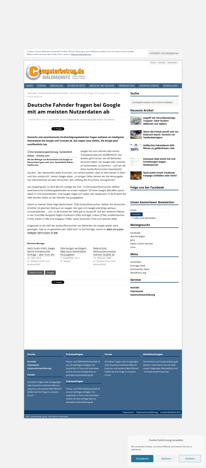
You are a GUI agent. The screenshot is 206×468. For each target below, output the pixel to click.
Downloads (170, 85)
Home (153, 62)
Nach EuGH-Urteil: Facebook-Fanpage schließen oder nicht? (160, 174)
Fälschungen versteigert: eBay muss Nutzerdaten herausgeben (73, 251)
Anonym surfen (149, 85)
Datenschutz (35, 272)
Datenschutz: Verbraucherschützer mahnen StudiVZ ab (104, 251)
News (29, 85)
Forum (41, 85)
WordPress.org (138, 272)
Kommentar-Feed (139, 269)
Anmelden (135, 261)
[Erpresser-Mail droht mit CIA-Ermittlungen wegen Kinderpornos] (136, 164)
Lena (133, 247)
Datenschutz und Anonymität (81, 119)
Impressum (136, 291)
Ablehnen (166, 458)
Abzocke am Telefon (101, 85)
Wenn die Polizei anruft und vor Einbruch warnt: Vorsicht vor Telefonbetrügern (160, 134)
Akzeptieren (142, 458)
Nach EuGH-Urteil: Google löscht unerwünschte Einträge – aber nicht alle (41, 251)
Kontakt (161, 62)
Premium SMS (127, 85)
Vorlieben (190, 458)
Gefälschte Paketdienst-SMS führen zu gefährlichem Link (158, 147)
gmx (132, 240)
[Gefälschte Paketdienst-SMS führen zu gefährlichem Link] (136, 150)
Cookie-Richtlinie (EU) (170, 412)
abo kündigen (137, 236)
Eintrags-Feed (137, 265)
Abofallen (56, 85)
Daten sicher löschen (141, 243)
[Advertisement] (103, 24)
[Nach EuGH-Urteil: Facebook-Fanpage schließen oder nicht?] (136, 177)
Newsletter (172, 62)
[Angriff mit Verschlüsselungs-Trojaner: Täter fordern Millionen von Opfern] (136, 123)
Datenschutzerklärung (81, 54)
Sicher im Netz (76, 85)
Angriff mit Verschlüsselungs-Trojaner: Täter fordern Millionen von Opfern (159, 120)
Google (50, 272)
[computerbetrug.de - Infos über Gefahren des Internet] (103, 72)
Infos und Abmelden (145, 218)
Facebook (135, 232)
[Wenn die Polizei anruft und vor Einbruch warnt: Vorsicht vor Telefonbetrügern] (136, 136)
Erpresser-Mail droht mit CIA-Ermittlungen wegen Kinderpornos (159, 161)
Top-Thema (109, 119)
